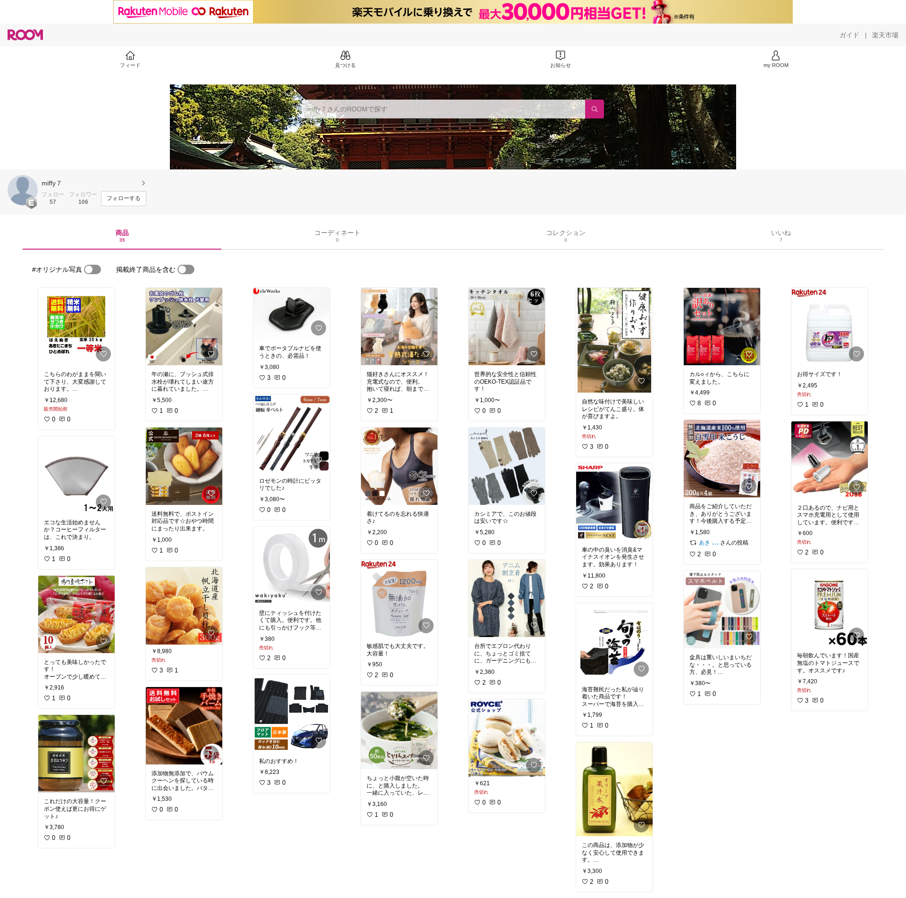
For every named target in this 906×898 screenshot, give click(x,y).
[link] (76, 326)
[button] (23, 190)
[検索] (594, 109)
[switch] (92, 269)
